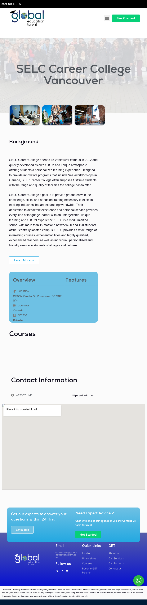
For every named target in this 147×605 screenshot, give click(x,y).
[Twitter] (57, 571)
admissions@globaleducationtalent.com (66, 555)
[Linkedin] (67, 571)
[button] (107, 18)
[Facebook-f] (62, 571)
